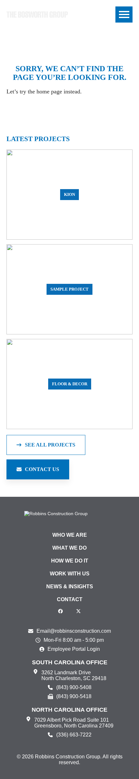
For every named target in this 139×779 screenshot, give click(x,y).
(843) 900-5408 (73, 687)
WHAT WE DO (69, 548)
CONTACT (69, 599)
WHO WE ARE (69, 535)
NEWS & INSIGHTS (69, 586)
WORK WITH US (70, 573)
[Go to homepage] (37, 14)
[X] (78, 611)
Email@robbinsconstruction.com (74, 631)
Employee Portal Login (74, 649)
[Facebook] (60, 611)
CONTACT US (42, 469)
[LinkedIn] (69, 611)
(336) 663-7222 (73, 734)
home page (49, 91)
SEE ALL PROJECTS (50, 444)
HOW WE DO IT (69, 560)
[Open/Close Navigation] (124, 14)
